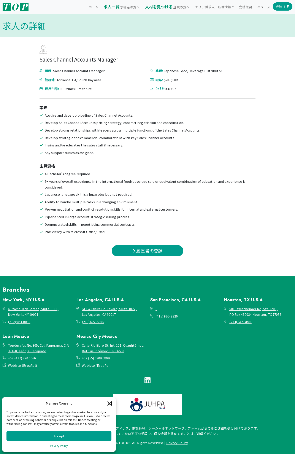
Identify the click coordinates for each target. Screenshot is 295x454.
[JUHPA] (147, 404)
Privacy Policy (59, 446)
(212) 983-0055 (19, 321)
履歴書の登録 (149, 251)
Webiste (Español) (22, 365)
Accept (59, 436)
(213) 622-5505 (93, 321)
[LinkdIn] (147, 380)
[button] (109, 403)
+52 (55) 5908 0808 (96, 358)
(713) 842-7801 (240, 321)
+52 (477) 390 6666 (22, 358)
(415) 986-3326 (166, 316)
